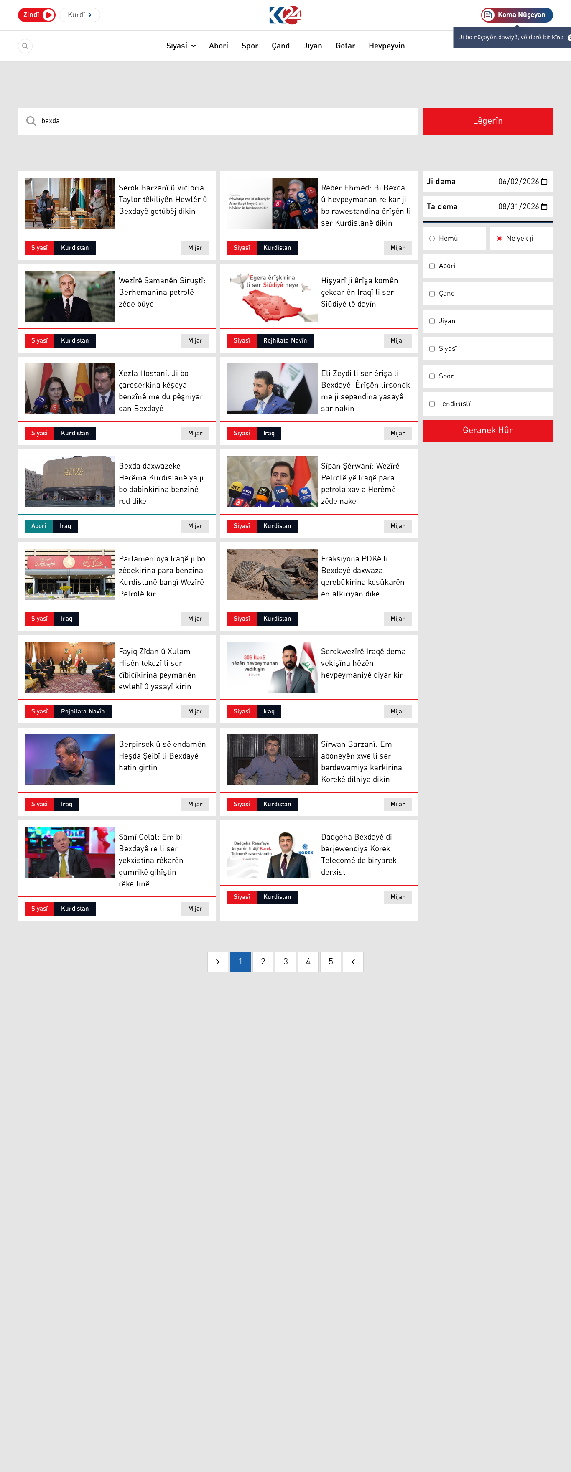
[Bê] (353, 962)
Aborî (218, 46)
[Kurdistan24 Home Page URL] (286, 15)
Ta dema (442, 207)
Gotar (345, 46)
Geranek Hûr (488, 430)
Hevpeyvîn (387, 46)
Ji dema (441, 182)
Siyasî (176, 46)
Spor (250, 46)
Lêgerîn (488, 121)
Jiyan (312, 46)
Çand (281, 46)
